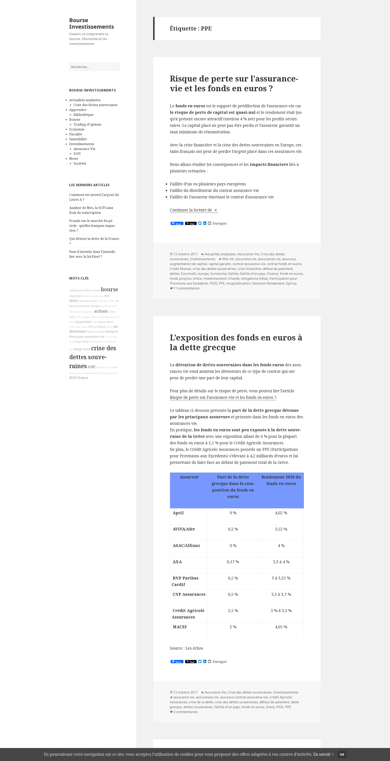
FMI (94, 322)
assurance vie (94, 336)
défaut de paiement (278, 268)
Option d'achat (109, 373)
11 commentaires (186, 288)
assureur (288, 259)
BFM (104, 306)
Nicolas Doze (103, 367)
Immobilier (78, 139)
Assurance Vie (84, 149)
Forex (108, 336)
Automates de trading (101, 341)
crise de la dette (106, 301)
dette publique (97, 326)
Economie (76, 129)
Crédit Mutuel (180, 268)
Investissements (81, 144)
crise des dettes (88, 301)
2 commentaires (185, 712)
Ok (342, 754)
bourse (109, 289)
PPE (222, 283)
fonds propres (180, 278)
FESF (72, 326)
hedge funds (81, 341)
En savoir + (323, 754)
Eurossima (218, 273)
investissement (215, 278)
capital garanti (220, 264)
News (73, 158)
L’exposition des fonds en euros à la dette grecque (236, 342)
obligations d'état (79, 290)
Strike (110, 326)
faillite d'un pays (252, 273)
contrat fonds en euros (284, 264)
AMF (92, 366)
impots (101, 322)
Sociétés (80, 163)
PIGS (73, 377)
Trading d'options (87, 124)
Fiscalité (75, 134)
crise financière (107, 317)
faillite (233, 273)
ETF (78, 317)
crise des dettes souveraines (92, 357)
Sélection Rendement (268, 283)
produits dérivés (90, 317)
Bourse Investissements (91, 23)
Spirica (291, 283)
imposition (83, 322)
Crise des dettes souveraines (95, 105)
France (82, 377)
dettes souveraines (94, 296)
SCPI (77, 153)
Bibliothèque (84, 114)
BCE (107, 296)
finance (272, 273)
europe (95, 290)
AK (232, 259)
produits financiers (91, 373)
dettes (110, 322)
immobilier (76, 296)
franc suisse (82, 326)
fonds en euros (96, 331)
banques (96, 306)
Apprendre (78, 110)
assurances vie (269, 259)
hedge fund (82, 349)
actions (101, 311)
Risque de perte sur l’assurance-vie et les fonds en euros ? (234, 83)
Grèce (73, 300)
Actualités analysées (85, 100)
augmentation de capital (188, 264)
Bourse (74, 119)
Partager (220, 223)
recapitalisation (238, 283)
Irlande (233, 278)
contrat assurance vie (249, 264)
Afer (225, 259)
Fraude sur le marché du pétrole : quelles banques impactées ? (92, 226)
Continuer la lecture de (194, 210)
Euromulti (188, 273)
